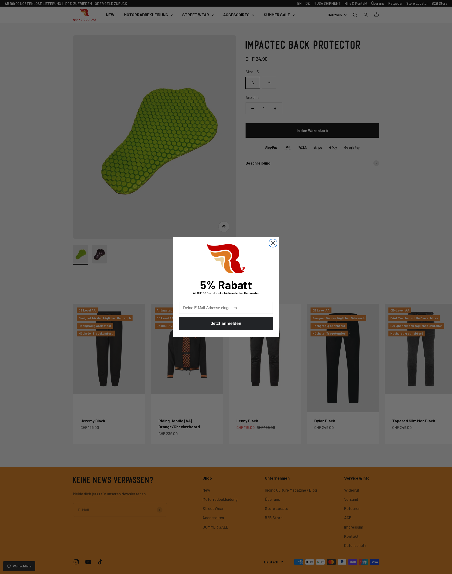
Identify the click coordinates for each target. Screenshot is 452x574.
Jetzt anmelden (226, 323)
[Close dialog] (273, 243)
